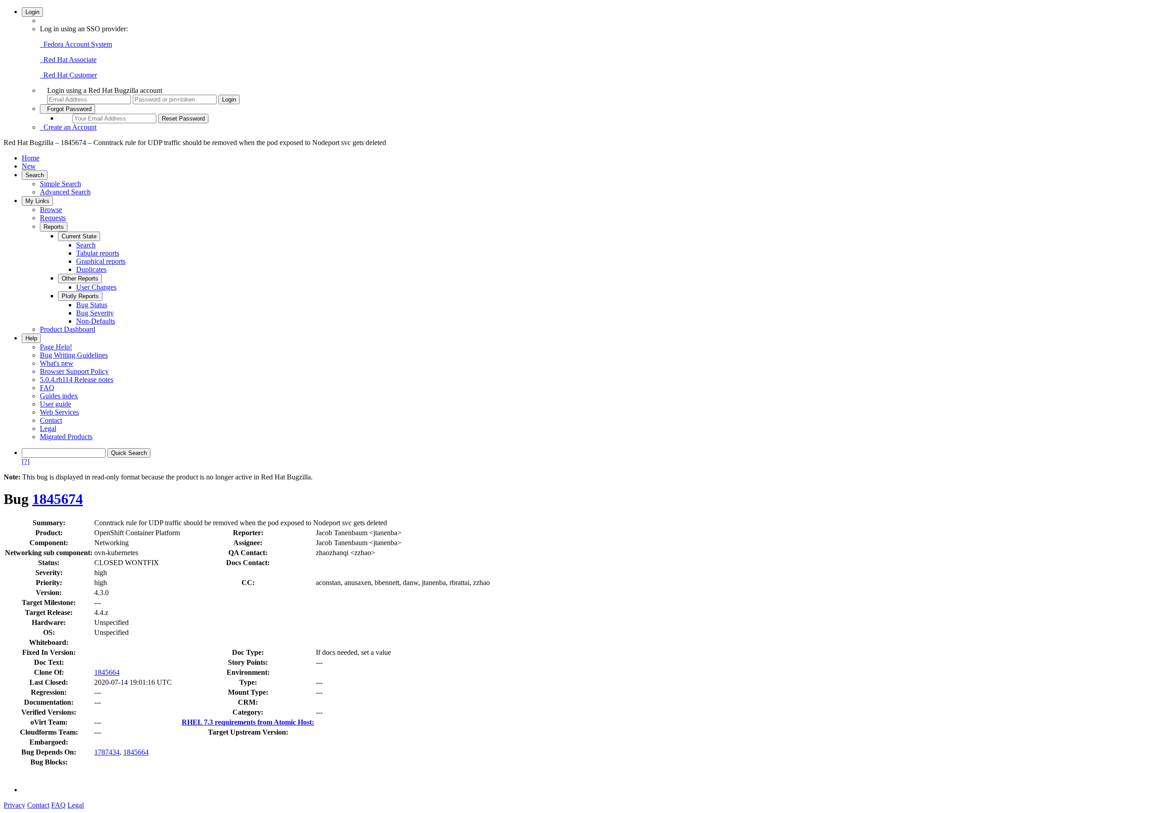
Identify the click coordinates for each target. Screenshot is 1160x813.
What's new (56, 363)
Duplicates (91, 269)
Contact (51, 420)
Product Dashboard (67, 329)
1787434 (107, 752)
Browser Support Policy (74, 371)
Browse (51, 209)
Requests (53, 218)
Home (30, 158)
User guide (55, 404)
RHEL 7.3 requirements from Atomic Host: (248, 722)
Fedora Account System (76, 44)
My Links (37, 201)
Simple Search (60, 184)
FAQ (47, 388)
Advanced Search (65, 192)
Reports (54, 226)
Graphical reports (101, 261)
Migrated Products (66, 436)
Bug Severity (95, 313)
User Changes (96, 287)
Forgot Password (68, 109)
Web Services (59, 412)
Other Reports (80, 278)
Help (31, 338)
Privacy (14, 805)
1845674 (57, 499)
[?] (25, 461)
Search (34, 175)
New (29, 166)
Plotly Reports (80, 296)
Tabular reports (97, 253)
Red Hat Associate (68, 59)
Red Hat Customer (68, 75)
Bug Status (91, 305)
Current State (79, 236)
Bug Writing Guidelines (74, 355)
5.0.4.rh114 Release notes (76, 379)
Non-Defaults (95, 321)
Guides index (59, 396)
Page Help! (56, 347)
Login (32, 12)
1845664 (107, 672)
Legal (48, 428)
